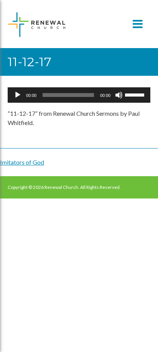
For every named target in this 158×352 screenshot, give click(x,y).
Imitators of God (22, 162)
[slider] (135, 94)
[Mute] (119, 95)
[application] (79, 95)
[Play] (17, 95)
